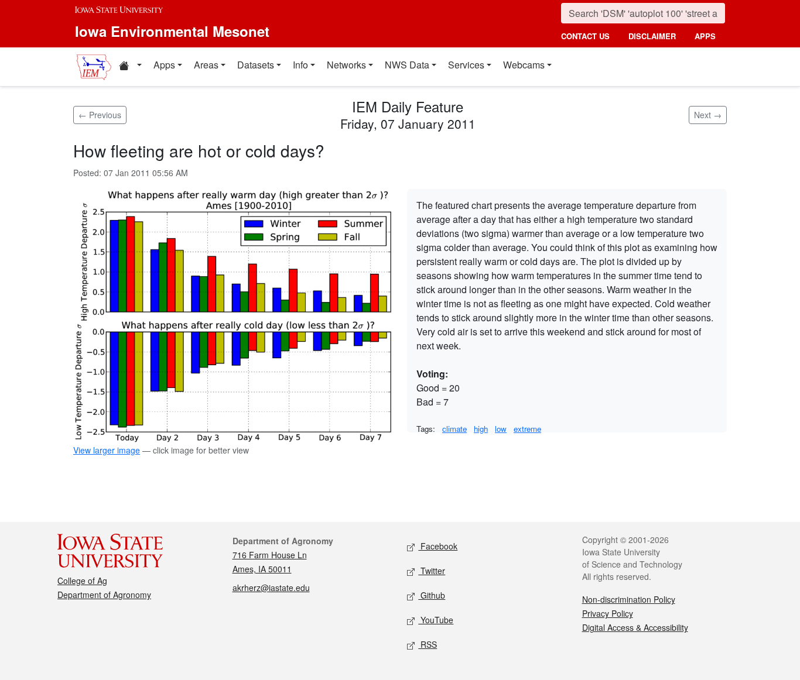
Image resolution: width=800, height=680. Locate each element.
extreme (527, 428)
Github (431, 595)
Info (300, 64)
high (481, 428)
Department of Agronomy (104, 594)
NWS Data (407, 64)
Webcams (524, 64)
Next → (708, 115)
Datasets (255, 64)
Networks (346, 64)
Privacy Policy (607, 613)
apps (705, 36)
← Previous (99, 115)
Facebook (437, 546)
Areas (206, 64)
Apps (164, 64)
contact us (585, 36)
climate (454, 428)
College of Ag (82, 580)
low (501, 428)
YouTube (435, 620)
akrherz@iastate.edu (271, 587)
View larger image (106, 450)
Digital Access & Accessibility (635, 627)
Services (466, 64)
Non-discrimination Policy (628, 599)
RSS (427, 644)
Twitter (431, 570)
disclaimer (652, 36)
